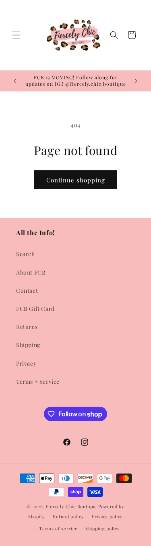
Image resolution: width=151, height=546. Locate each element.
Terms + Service (38, 381)
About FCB (31, 272)
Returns (26, 327)
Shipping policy (102, 528)
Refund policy (68, 516)
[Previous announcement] (15, 81)
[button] (16, 35)
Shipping (28, 345)
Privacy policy (107, 516)
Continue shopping (75, 180)
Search (25, 254)
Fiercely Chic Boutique (71, 506)
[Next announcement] (136, 81)
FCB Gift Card (35, 308)
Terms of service (58, 528)
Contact (27, 290)
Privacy (26, 363)
